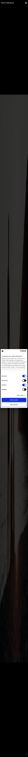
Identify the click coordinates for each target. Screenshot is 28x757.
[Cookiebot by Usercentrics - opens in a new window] (20, 351)
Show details (20, 395)
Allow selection (14, 404)
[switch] (24, 380)
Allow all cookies (14, 400)
